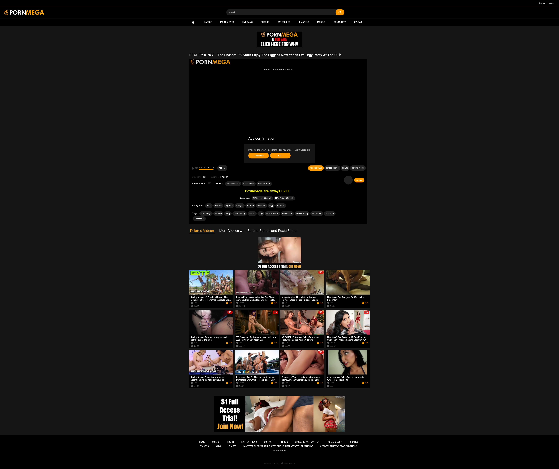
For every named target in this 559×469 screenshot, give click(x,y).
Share (345, 168)
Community (340, 22)
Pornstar (280, 206)
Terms (284, 442)
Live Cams (247, 22)
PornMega (277, 463)
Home (193, 22)
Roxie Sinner (248, 184)
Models (321, 22)
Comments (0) (358, 168)
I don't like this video (196, 168)
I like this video (192, 168)
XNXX (218, 446)
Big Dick (218, 206)
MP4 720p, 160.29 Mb (284, 198)
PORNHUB (353, 442)
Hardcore (261, 206)
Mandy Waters (264, 184)
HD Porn (250, 206)
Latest (208, 22)
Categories (284, 22)
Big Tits (229, 206)
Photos (265, 22)
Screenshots (332, 168)
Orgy (271, 206)
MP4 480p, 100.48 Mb (262, 198)
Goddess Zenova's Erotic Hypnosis (338, 446)
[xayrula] (348, 180)
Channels (303, 22)
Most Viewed (227, 22)
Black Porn (279, 451)
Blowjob (239, 206)
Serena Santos (233, 184)
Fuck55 (232, 446)
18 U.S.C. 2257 (335, 442)
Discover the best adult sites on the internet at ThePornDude (278, 446)
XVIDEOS (204, 446)
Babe (209, 206)
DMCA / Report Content (308, 442)
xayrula (359, 180)
